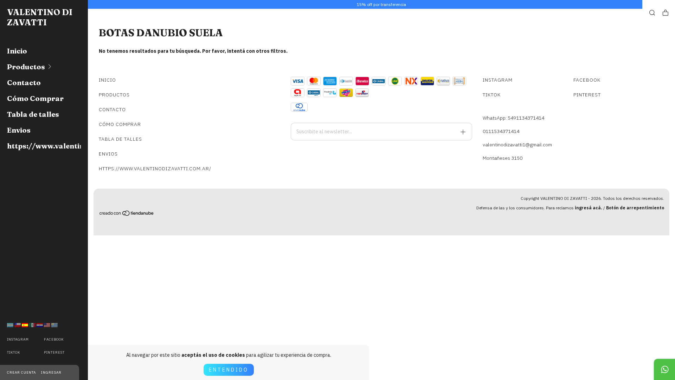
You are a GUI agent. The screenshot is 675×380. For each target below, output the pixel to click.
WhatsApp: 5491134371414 (513, 118)
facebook (54, 339)
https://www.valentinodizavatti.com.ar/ (44, 145)
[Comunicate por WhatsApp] (664, 369)
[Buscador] (652, 13)
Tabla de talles (33, 114)
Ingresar (51, 372)
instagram (18, 339)
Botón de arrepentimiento (635, 207)
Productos (26, 66)
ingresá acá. (588, 207)
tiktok (13, 352)
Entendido (229, 370)
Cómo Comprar (35, 98)
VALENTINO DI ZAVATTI (39, 17)
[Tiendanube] (127, 214)
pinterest (54, 352)
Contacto (24, 82)
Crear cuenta (21, 372)
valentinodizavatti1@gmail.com (517, 144)
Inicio (17, 50)
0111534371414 (501, 131)
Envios (19, 130)
